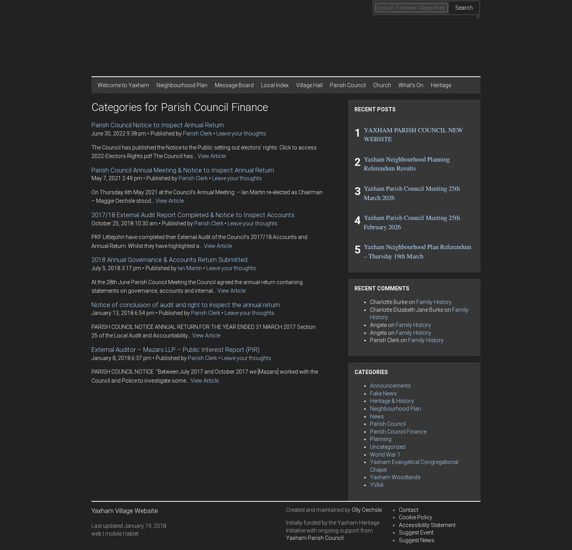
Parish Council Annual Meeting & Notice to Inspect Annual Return (182, 170)
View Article (212, 156)
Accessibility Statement (427, 525)
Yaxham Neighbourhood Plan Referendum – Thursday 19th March (417, 251)
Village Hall (309, 85)
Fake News (383, 393)
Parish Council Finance (398, 432)
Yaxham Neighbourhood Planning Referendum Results (407, 164)
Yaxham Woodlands (395, 477)
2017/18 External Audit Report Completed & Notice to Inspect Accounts (193, 215)
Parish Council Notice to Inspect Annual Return (157, 125)
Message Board (234, 85)
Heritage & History (392, 401)
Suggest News (416, 540)
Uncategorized (387, 447)
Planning (380, 439)
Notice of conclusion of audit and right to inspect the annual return (185, 305)
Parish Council (348, 85)
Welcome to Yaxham (123, 85)
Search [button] (464, 8)
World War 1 (385, 455)
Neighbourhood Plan (181, 85)
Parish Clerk (197, 133)
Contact (408, 510)
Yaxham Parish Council (315, 538)
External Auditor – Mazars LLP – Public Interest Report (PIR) (175, 349)
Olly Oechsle (367, 510)
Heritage (441, 85)
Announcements (390, 386)
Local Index (275, 85)
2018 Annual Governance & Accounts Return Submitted (169, 260)
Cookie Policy (415, 517)
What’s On (410, 85)
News (377, 416)
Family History (434, 302)
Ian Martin (190, 268)
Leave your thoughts (241, 133)
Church (382, 85)
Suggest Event (416, 532)
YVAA (377, 485)
